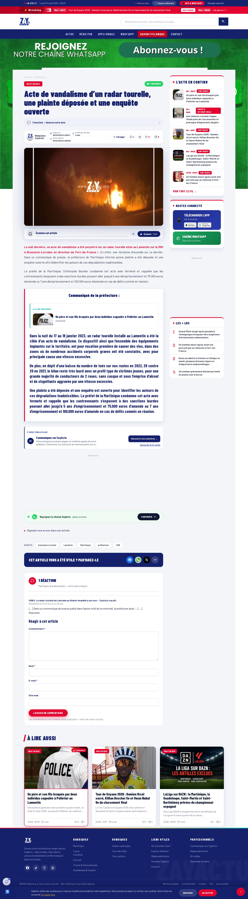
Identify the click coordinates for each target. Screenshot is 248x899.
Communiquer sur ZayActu (203, 845)
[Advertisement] (93, 482)
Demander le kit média (150, 445)
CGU (211, 883)
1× (133, 234)
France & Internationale (85, 865)
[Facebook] (129, 560)
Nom (32, 665)
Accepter (207, 892)
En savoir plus (48, 894)
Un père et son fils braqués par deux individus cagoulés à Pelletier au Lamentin (52, 798)
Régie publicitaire (160, 856)
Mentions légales (171, 883)
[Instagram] (44, 867)
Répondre (34, 612)
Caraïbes (78, 854)
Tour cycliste (118, 856)
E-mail (33, 680)
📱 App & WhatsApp (192, 3)
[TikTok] (36, 867)
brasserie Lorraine (47, 545)
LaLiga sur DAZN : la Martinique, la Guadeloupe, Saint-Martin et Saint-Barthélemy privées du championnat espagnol (188, 800)
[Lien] (155, 560)
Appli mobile (106, 34)
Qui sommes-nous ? (161, 845)
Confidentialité (189, 883)
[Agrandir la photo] (93, 187)
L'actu (76, 851)
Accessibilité (222, 883)
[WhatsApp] (138, 560)
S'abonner (155, 83)
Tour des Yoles (119, 851)
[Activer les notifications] (6, 882)
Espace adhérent (160, 851)
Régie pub (85, 34)
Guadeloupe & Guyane (84, 870)
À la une (77, 859)
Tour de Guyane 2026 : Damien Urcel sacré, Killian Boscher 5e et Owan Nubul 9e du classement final (74, 10)
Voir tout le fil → (185, 191)
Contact (176, 34)
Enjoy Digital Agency (85, 883)
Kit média (195, 856)
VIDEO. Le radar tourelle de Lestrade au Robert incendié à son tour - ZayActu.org (71, 600)
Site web (33, 695)
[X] (146, 560)
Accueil (27, 77)
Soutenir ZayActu (160, 861)
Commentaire (37, 628)
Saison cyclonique (152, 34)
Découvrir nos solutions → (144, 438)
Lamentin (68, 545)
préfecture (103, 545)
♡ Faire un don (141, 3)
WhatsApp (127, 34)
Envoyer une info (216, 3)
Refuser (188, 892)
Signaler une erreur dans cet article (47, 530)
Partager (120, 137)
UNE (118, 545)
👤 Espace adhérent (164, 3)
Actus (70, 34)
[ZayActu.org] (24, 21)
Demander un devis (199, 861)
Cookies (202, 883)
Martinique (40, 77)
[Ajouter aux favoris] (140, 137)
